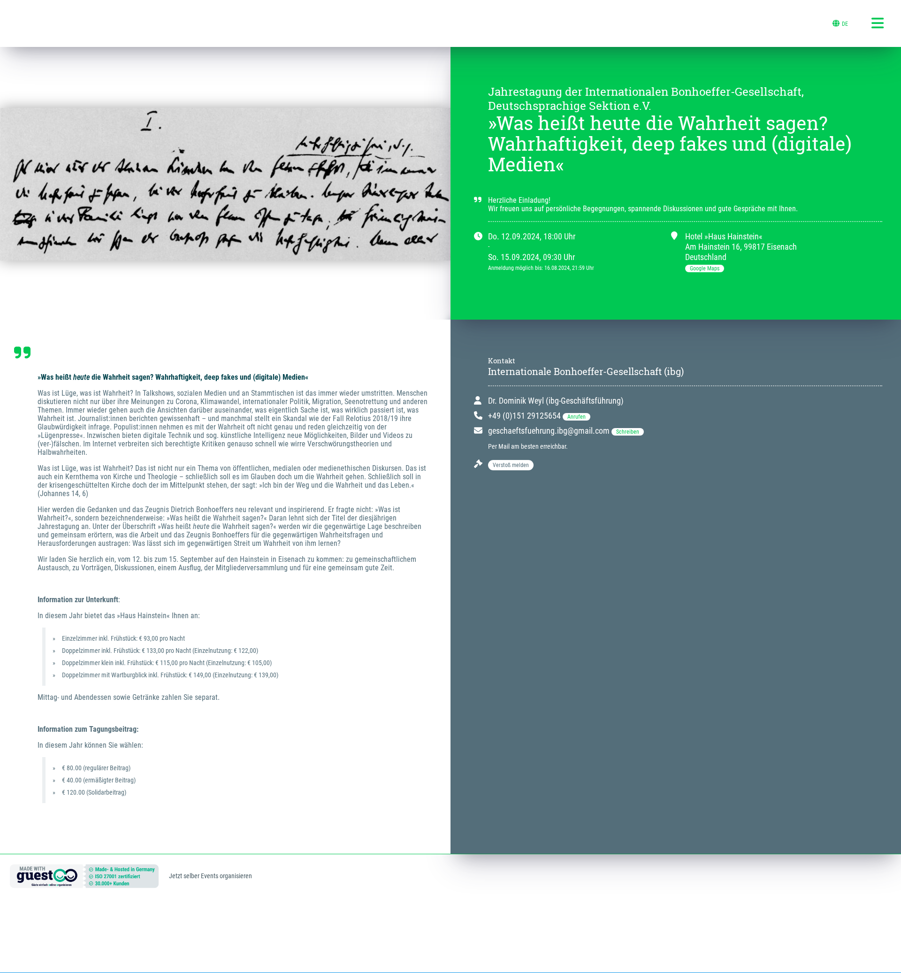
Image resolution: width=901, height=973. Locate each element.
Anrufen (576, 417)
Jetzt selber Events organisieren (210, 876)
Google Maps (704, 268)
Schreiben (627, 432)
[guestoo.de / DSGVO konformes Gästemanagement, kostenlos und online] (84, 884)
